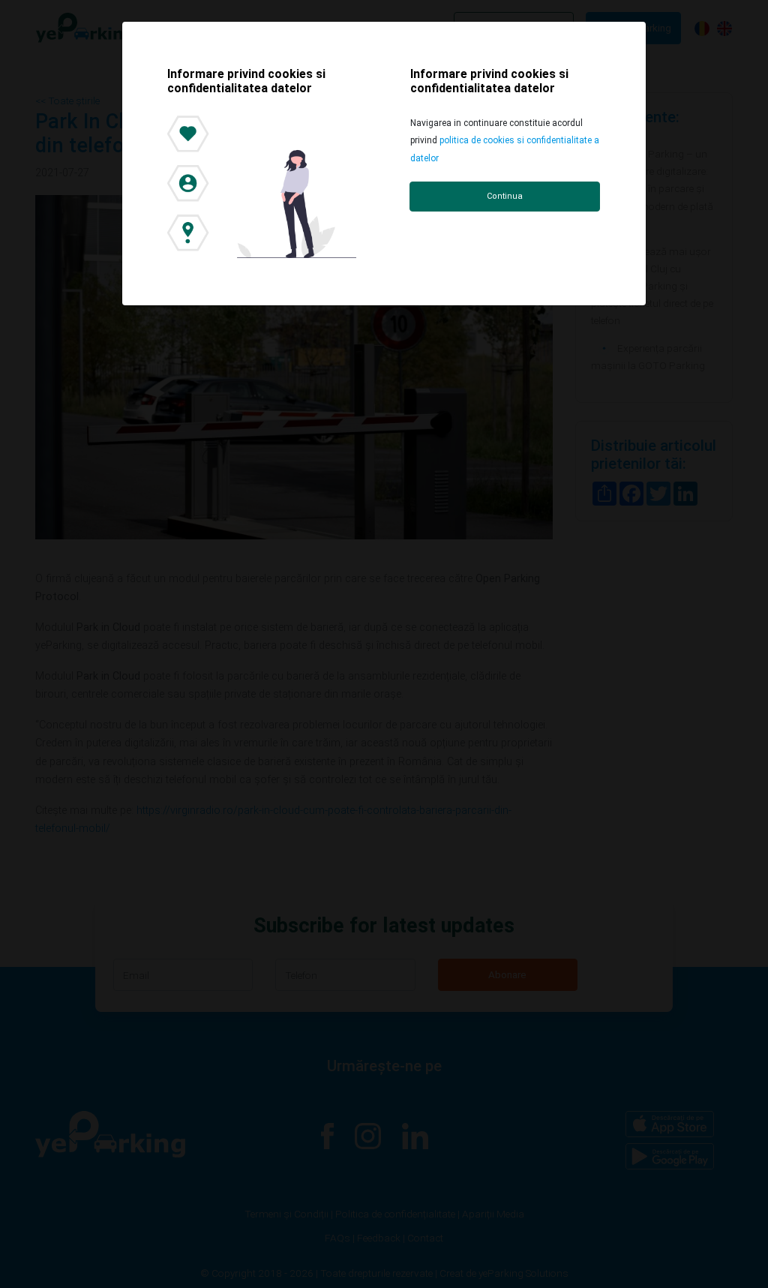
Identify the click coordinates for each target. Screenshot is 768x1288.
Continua (505, 196)
